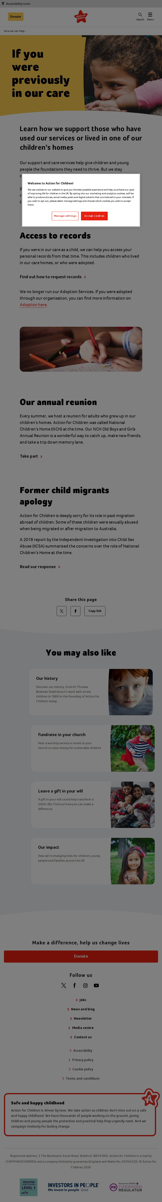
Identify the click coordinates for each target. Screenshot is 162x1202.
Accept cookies (94, 216)
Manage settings (65, 216)
